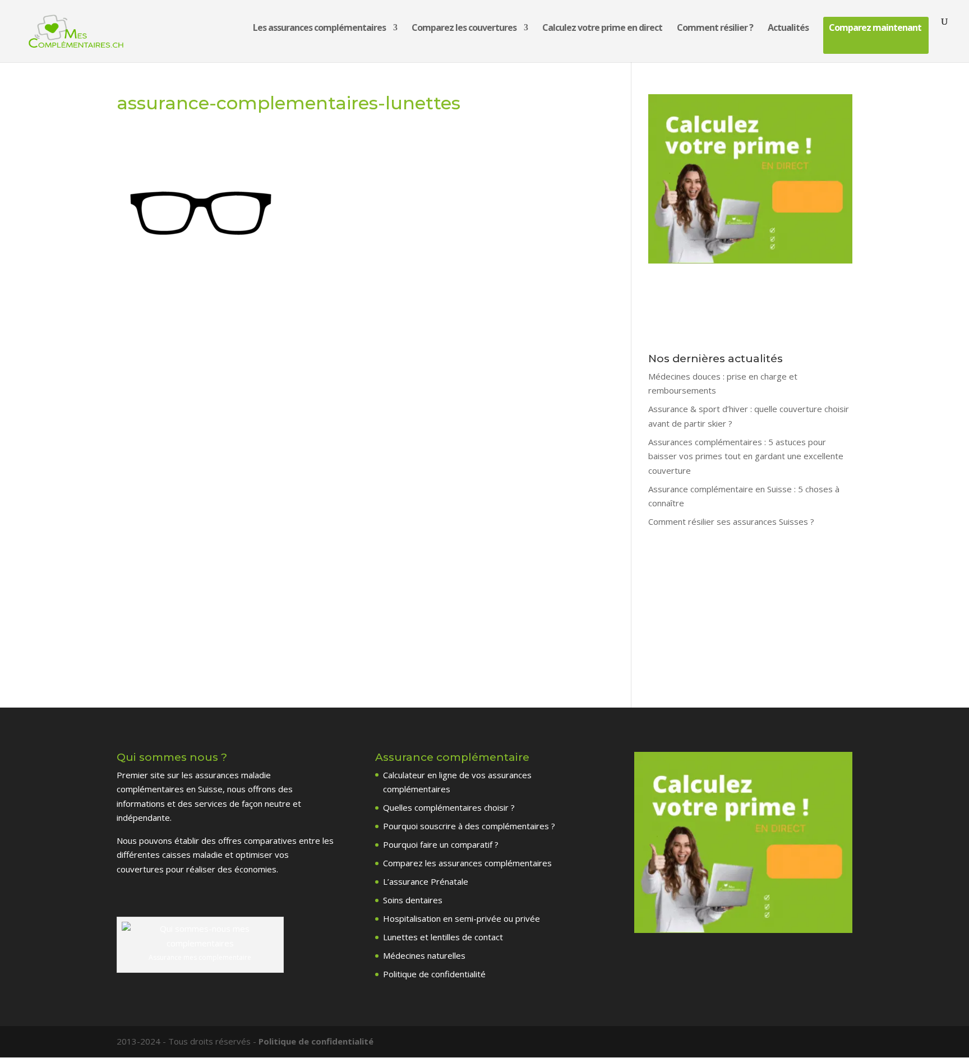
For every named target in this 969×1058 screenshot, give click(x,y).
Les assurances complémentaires (319, 29)
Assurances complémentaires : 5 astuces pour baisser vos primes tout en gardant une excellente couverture (745, 456)
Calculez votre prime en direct (602, 29)
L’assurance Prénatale (425, 881)
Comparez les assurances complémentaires (467, 862)
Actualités (788, 29)
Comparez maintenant (875, 29)
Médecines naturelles (424, 955)
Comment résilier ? (715, 29)
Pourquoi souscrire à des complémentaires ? (469, 825)
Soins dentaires (412, 899)
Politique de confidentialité (434, 974)
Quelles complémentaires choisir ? (449, 807)
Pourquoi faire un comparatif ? (441, 844)
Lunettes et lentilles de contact (443, 937)
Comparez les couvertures (464, 29)
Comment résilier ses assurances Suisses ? (731, 521)
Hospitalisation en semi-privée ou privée (461, 918)
